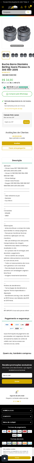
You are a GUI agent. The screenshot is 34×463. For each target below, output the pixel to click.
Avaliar (17, 143)
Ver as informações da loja (13, 109)
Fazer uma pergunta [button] (17, 148)
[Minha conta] (22, 7)
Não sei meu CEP (9, 117)
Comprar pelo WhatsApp (18, 94)
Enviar (17, 381)
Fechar (17, 458)
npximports (6, 72)
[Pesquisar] (28, 12)
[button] (30, 7)
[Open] (4, 458)
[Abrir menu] (3, 7)
